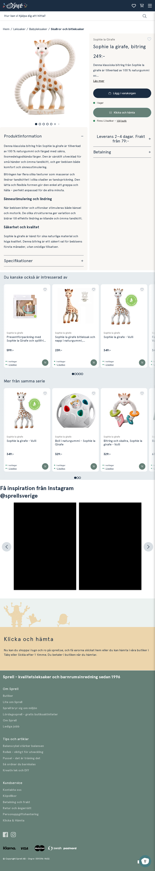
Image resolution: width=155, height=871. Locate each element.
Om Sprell (10, 720)
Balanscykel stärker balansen (23, 745)
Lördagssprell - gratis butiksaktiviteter (30, 714)
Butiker (8, 695)
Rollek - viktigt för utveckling (23, 752)
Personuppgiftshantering (21, 814)
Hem (6, 29)
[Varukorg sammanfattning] (142, 6)
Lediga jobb (11, 726)
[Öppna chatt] (145, 861)
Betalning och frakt (16, 802)
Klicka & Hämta (13, 820)
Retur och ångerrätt (17, 808)
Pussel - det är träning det (21, 758)
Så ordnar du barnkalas (19, 764)
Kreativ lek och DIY (16, 770)
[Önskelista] (134, 6)
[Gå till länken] (5, 835)
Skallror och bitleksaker (67, 29)
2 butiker (13, 365)
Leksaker (19, 29)
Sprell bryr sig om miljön (20, 708)
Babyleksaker (38, 29)
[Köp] (45, 362)
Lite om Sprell (12, 702)
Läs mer (98, 80)
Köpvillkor (10, 795)
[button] (36, 124)
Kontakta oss (12, 789)
